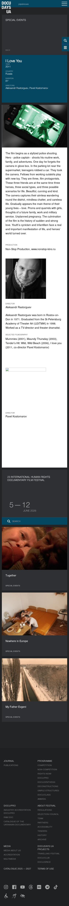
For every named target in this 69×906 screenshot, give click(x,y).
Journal (9, 760)
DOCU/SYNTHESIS (46, 781)
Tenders (42, 830)
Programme (45, 760)
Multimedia (10, 858)
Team (40, 818)
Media (7, 846)
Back (8, 50)
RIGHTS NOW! (44, 773)
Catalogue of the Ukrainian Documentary (17, 823)
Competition (45, 765)
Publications (11, 765)
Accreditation (12, 854)
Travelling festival (49, 853)
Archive (42, 839)
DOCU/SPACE (44, 861)
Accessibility (45, 826)
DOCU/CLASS (44, 794)
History (42, 835)
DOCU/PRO (43, 777)
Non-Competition (47, 769)
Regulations (45, 809)
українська (23, 3)
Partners (43, 822)
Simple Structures (48, 790)
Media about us (12, 850)
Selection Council (48, 814)
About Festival (47, 805)
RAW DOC (8, 817)
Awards (42, 798)
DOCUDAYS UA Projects (46, 847)
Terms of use (46, 868)
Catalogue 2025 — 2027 (17, 868)
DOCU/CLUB (43, 857)
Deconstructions (48, 786)
